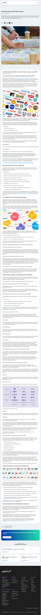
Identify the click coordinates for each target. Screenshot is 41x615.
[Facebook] (4, 608)
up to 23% (13, 512)
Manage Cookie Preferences (32, 612)
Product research (15, 595)
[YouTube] (11, 608)
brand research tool (12, 500)
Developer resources (25, 586)
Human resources (15, 598)
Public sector (14, 582)
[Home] (5, 2)
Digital (13, 596)
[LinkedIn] (9, 608)
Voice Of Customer (5, 591)
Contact (32, 580)
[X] (7, 608)
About (32, 579)
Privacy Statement (5, 612)
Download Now (7, 537)
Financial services (15, 580)
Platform (32, 582)
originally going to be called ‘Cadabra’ (21, 78)
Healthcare (14, 579)
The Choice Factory (6, 159)
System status (24, 591)
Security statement (22, 612)
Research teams (15, 593)
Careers (32, 584)
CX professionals (15, 591)
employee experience (21, 193)
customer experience (30, 193)
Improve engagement (6, 582)
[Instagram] (2, 608)
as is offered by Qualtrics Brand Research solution (17, 520)
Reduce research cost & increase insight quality (6, 586)
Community (23, 579)
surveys (36, 451)
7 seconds (9, 239)
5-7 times (25, 237)
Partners (32, 589)
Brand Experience (8, 526)
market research (10, 308)
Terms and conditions (14, 612)
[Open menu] (37, 3)
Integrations (33, 587)
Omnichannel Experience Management (4, 594)
